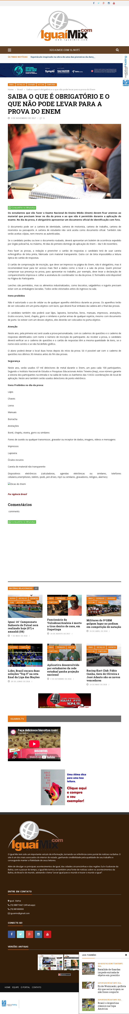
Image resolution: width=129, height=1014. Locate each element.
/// (36, 588)
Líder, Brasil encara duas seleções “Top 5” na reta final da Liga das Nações (24, 674)
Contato (36, 987)
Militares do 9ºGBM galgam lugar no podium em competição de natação (104, 623)
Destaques (21, 85)
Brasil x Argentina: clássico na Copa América (108, 1005)
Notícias (41, 85)
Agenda (12, 598)
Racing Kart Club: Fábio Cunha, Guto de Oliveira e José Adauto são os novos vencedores (103, 675)
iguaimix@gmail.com (20, 913)
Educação (31, 85)
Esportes (34, 598)
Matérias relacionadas (20, 588)
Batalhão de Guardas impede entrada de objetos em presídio (109, 972)
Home (7, 987)
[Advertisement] (64, 553)
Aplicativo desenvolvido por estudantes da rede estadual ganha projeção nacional (63, 669)
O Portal (25, 987)
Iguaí (12, 602)
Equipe (15, 987)
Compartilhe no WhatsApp (23, 208)
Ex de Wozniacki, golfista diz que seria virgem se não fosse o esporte (112, 989)
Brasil (11, 85)
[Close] (126, 955)
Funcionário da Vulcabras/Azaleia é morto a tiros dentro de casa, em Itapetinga (64, 624)
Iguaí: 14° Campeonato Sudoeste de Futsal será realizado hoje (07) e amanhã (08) (23, 626)
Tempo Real (51, 85)
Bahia (51, 598)
